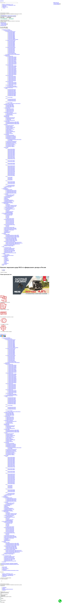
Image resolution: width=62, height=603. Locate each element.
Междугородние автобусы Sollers (9, 241)
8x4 (6, 180)
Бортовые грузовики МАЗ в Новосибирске (13, 103)
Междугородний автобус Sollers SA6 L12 (13, 552)
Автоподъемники (7, 197)
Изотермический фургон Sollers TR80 (12, 121)
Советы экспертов (5, 568)
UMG (3, 246)
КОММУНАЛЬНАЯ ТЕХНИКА (7, 202)
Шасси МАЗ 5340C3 (11, 153)
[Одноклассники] (2, 336)
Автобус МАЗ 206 (9, 523)
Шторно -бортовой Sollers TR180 (11, 240)
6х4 (6, 98)
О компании (4, 587)
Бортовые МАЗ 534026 (12, 94)
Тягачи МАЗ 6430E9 (11, 43)
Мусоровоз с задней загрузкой (11, 206)
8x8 (6, 184)
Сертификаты (6, 259)
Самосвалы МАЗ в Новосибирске (11, 86)
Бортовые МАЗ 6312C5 (12, 408)
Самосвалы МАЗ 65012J (12, 69)
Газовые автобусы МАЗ (10, 218)
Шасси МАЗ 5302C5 (11, 160)
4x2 (6, 88)
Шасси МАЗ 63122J (11, 172)
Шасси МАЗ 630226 (11, 175)
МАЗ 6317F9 (10, 179)
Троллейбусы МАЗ (7, 231)
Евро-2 (5, 187)
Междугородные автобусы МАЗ (9, 224)
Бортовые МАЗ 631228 (12, 99)
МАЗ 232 (7, 225)
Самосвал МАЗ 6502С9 (12, 76)
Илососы (7, 210)
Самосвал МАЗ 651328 (12, 67)
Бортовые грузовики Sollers (8, 104)
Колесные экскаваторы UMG (9, 249)
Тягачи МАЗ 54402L (11, 343)
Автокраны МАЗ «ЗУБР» (10, 194)
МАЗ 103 (7, 216)
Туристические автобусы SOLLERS (10, 228)
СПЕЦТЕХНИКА (5, 188)
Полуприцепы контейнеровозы (11, 141)
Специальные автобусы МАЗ (9, 229)
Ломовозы (6, 198)
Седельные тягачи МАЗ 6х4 (10, 40)
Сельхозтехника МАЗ (7, 186)
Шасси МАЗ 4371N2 (11, 158)
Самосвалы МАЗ (7, 55)
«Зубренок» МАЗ (7, 107)
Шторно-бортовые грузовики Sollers (10, 237)
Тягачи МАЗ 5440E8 (11, 36)
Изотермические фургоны (10, 117)
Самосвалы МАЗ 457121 (12, 60)
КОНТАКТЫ (4, 264)
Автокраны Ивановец (9, 195)
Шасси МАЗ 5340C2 (11, 152)
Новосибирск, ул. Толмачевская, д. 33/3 (8, 574)
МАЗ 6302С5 (10, 487)
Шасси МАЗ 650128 (11, 169)
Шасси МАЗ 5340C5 (11, 154)
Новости (5, 257)
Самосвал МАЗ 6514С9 (12, 77)
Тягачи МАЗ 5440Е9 (11, 37)
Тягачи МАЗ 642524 (11, 357)
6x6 (6, 101)
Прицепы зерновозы (9, 130)
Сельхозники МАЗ (9, 422)
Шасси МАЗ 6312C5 (11, 166)
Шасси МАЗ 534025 (11, 150)
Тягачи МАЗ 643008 (11, 350)
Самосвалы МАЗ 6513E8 (12, 68)
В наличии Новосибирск (10, 494)
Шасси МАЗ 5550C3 (11, 155)
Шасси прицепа (8, 129)
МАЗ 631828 (10, 102)
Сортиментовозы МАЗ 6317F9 (11, 501)
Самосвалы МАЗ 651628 (12, 82)
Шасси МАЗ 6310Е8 (11, 472)
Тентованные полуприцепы (10, 138)
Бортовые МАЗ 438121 (12, 91)
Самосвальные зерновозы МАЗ (11, 113)
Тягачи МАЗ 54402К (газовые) (13, 39)
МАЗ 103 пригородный (10, 222)
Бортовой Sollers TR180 (10, 415)
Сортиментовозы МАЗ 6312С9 (11, 191)
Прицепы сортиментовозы (10, 131)
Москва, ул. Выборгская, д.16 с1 (7, 573)
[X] (5, 336)
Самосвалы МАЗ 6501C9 (12, 379)
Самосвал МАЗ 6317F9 (12, 386)
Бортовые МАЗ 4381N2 (12, 401)
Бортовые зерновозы (9, 114)
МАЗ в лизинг (4, 566)
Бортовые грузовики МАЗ (8, 87)
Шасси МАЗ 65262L (11, 185)
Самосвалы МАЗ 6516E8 (12, 84)
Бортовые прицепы (9, 126)
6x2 (6, 96)
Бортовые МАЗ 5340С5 (12, 95)
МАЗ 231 (7, 226)
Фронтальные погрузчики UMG (9, 250)
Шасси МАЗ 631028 (11, 163)
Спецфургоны (8, 119)
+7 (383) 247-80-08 (56, 4)
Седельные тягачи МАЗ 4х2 (10, 31)
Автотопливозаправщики (8, 508)
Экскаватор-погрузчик (8, 201)
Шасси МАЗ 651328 (11, 173)
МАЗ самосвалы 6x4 (9, 64)
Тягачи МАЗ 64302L (11, 42)
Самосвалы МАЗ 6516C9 (12, 83)
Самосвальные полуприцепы (11, 142)
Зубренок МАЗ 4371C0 (10, 109)
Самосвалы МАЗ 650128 (12, 73)
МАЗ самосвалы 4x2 (9, 364)
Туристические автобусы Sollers (9, 244)
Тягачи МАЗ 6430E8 (11, 44)
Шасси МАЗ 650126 (11, 168)
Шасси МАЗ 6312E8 (11, 479)
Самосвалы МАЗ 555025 (12, 58)
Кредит (5, 262)
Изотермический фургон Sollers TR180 (12, 123)
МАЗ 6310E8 (10, 97)
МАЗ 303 (7, 217)
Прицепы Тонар (9, 132)
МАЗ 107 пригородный (10, 530)
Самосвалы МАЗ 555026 (12, 57)
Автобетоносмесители (8, 196)
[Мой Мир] (3, 336)
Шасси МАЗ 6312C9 (11, 165)
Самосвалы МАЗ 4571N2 (12, 63)
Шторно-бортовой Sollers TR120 (11, 239)
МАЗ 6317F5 (10, 178)
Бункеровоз (8, 204)
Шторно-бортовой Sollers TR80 (11, 238)
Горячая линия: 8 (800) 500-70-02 (7, 575)
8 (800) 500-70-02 (56, 2)
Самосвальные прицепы (10, 437)
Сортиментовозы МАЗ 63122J (11, 192)
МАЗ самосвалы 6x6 (9, 75)
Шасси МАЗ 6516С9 (11, 183)
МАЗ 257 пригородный (10, 221)
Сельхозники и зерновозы (8, 112)
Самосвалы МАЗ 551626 (12, 65)
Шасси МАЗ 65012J (11, 174)
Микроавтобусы (7, 232)
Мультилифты (6, 199)
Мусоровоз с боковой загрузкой (11, 205)
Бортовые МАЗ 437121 (12, 89)
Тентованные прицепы (10, 125)
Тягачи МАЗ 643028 (11, 46)
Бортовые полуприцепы (10, 443)
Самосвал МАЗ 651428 (12, 80)
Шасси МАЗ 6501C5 (11, 170)
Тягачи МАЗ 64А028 (11, 41)
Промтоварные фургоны (10, 118)
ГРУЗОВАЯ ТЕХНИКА (6, 29)
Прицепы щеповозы (9, 133)
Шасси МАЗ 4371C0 (11, 157)
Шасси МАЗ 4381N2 (11, 458)
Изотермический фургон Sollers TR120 (12, 122)
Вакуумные (8, 209)
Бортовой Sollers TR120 (10, 106)
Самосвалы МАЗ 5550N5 (12, 62)
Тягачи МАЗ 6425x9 (11, 52)
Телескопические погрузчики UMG (10, 252)
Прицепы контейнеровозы (10, 127)
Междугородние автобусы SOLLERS (10, 537)
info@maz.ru (4, 6)
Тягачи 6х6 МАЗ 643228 (12, 53)
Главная (3, 269)
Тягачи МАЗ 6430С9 (11, 45)
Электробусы (6, 230)
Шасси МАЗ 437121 (11, 156)
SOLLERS (4, 233)
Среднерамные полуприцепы (11, 444)
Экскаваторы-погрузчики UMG (9, 559)
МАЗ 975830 (10, 140)
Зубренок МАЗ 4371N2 (10, 110)
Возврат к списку (3, 334)
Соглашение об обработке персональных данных (10, 570)
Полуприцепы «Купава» (10, 143)
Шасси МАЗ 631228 (11, 480)
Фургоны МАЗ (6, 116)
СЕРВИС (3, 253)
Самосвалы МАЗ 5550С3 (12, 365)
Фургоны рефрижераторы (10, 120)
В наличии (4, 561)
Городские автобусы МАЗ (8, 214)
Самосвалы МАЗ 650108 (12, 70)
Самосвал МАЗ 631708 (12, 78)
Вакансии (6, 258)
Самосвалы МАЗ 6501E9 (12, 71)
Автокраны (6, 193)
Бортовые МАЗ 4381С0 (12, 93)
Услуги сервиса (6, 254)
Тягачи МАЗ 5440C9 (11, 34)
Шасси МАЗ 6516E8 (11, 182)
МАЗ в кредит (4, 567)
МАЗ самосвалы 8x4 (9, 81)
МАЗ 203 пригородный (10, 220)
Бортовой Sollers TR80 (10, 105)
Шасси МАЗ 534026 (11, 151)
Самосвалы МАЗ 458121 (12, 61)
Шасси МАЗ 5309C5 (11, 161)
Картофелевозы (6, 115)
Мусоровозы (6, 203)
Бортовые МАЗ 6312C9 (12, 100)
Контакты (2, 0)
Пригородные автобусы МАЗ (9, 219)
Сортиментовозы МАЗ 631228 (11, 190)
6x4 (6, 473)
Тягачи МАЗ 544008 (11, 35)
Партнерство (6, 263)
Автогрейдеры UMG (7, 247)
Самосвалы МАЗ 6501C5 (12, 72)
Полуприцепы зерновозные (10, 144)
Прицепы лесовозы (9, 436)
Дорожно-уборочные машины (9, 515)
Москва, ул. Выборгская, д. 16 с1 (7, 4)
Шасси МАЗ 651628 (11, 181)
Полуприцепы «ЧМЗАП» (10, 146)
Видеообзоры (6, 260)
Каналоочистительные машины (9, 208)
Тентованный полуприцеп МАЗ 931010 (14, 139)
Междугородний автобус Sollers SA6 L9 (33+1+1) (14, 551)
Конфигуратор (3, 595)
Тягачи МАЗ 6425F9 (11, 48)
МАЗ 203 (7, 215)
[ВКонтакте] (1, 336)
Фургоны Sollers (7, 234)
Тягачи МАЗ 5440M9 (11, 38)
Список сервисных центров (8, 255)
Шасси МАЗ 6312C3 (11, 167)
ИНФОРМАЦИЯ (5, 256)
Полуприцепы (6, 134)
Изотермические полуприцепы (11, 451)
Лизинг (5, 261)
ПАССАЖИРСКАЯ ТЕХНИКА (7, 213)
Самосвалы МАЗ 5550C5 (12, 372)
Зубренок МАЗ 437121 (10, 111)
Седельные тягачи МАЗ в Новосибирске (13, 54)
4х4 (6, 159)
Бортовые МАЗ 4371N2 (12, 400)
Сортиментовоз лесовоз (8, 189)
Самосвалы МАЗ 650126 (12, 74)
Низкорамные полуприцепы (11, 136)
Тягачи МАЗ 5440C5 (11, 33)
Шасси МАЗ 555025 (11, 465)
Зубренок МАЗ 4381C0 (10, 108)
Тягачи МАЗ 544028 (11, 32)
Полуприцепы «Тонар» (10, 145)
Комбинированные (9, 212)
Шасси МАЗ (6, 147)
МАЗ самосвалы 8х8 (9, 393)
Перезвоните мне (3, 25)
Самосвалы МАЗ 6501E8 (12, 66)
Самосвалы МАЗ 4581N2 (12, 59)
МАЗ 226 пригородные (10, 223)
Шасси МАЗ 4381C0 (11, 149)
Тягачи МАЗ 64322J (11, 51)
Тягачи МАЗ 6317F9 (11, 50)
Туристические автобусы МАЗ (9, 227)
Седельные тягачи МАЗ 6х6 (10, 47)
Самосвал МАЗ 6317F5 (12, 79)
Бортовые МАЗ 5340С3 (12, 90)
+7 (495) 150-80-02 (56, 3)
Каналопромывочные (9, 211)
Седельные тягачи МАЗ (8, 30)
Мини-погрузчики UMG (8, 251)
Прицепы (5, 124)
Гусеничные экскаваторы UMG (9, 248)
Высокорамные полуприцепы (11, 137)
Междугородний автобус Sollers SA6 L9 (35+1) (14, 242)
